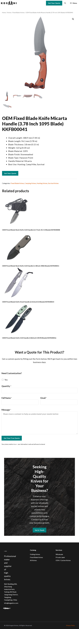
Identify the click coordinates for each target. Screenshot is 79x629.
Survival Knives (53, 183)
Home (4, 12)
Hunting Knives (42, 183)
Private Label (60, 557)
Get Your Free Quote (12, 438)
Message (6, 409)
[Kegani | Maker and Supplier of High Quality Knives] (9, 3)
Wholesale (59, 554)
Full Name (7, 398)
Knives (9, 12)
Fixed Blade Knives (19, 12)
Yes (6, 379)
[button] (65, 3)
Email (44, 398)
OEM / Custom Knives (63, 560)
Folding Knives (35, 554)
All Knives (33, 560)
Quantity (6, 386)
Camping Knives (30, 183)
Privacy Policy (70, 625)
